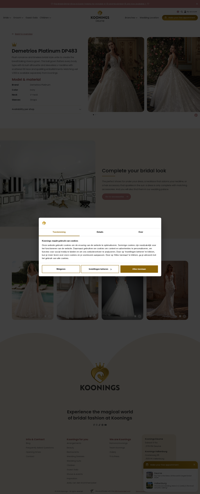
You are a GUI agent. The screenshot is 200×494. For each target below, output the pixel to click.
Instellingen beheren (98, 269)
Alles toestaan (139, 269)
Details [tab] (100, 232)
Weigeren (60, 269)
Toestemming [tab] (59, 232)
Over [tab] (141, 232)
